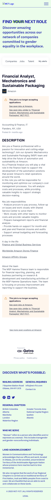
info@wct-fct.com (34, 385)
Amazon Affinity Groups (14, 257)
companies (11, 61)
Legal (25, 496)
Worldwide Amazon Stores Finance (20, 250)
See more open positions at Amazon (25, 330)
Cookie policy (32, 358)
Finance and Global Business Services (21, 244)
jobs (21, 61)
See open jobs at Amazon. (21, 106)
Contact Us (31, 389)
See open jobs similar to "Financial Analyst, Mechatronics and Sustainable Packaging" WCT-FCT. (26, 112)
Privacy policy (19, 358)
